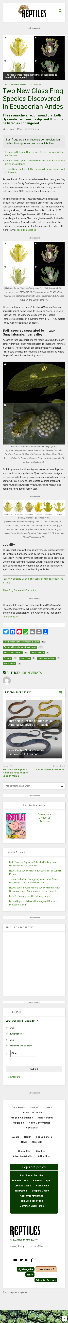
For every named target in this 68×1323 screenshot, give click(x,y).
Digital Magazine (25, 1269)
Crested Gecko (23, 1185)
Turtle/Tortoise (17, 1034)
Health (27, 1137)
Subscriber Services (46, 1280)
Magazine (18, 1122)
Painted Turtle (20, 1180)
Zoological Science (26, 230)
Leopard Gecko (40, 1190)
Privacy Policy (17, 1246)
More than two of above (21, 1046)
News (24, 1142)
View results (14, 1077)
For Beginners (44, 1137)
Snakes (34, 1107)
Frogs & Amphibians (22, 1117)
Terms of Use (36, 1246)
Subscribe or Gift (46, 1269)
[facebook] (32, 1260)
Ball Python (21, 1190)
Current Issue (44, 814)
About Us (40, 1151)
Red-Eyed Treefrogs (31, 1201)
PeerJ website (10, 616)
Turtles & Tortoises (31, 1112)
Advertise (45, 821)
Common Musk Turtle (32, 1206)
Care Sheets (18, 1107)
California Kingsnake (31, 1195)
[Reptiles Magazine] (31, 20)
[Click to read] (34, 714)
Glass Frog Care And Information (19, 590)
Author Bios (43, 1156)
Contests (37, 1142)
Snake (13, 1028)
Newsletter (32, 1127)
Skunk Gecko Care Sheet (50, 769)
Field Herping (45, 1117)
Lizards (47, 1107)
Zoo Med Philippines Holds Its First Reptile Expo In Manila (15, 772)
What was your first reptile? (22, 1021)
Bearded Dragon (42, 1180)
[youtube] (15, 1260)
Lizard (13, 1040)
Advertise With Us (22, 1156)
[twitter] (21, 1260)
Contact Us (44, 817)
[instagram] (26, 1260)
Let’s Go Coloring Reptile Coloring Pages (29, 896)
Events (15, 1137)
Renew (30, 1275)
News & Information (40, 1122)
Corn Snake (42, 1185)
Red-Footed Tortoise (31, 1175)
